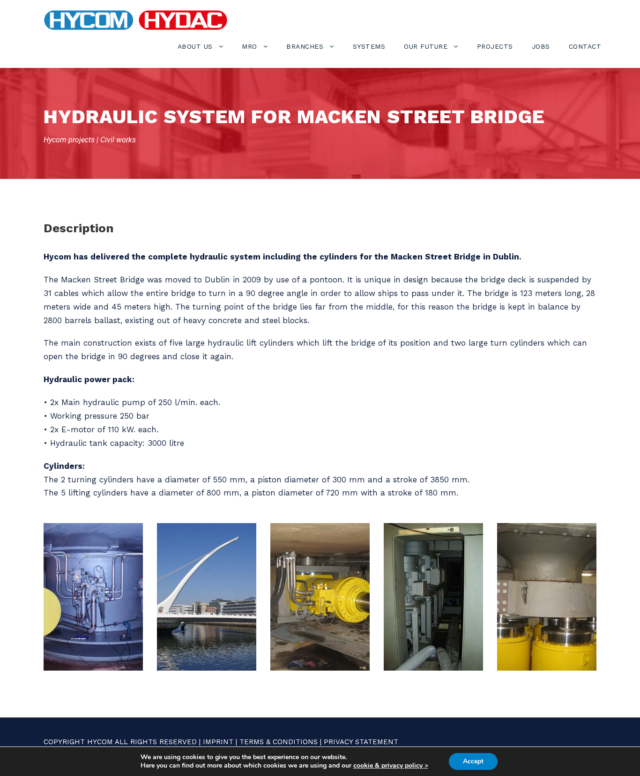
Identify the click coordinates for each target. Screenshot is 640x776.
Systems (369, 46)
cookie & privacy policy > (390, 765)
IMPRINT (218, 742)
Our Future (425, 46)
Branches (304, 46)
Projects (495, 46)
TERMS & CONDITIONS (278, 742)
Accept (473, 761)
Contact (585, 46)
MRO (249, 46)
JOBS (541, 46)
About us (195, 46)
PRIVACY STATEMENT (361, 742)
